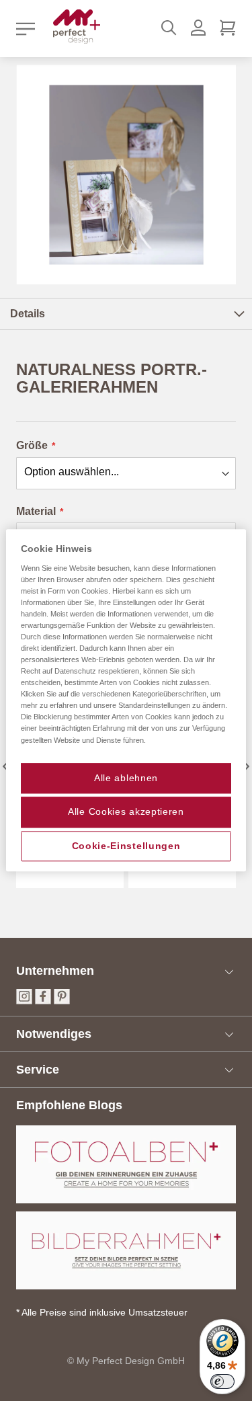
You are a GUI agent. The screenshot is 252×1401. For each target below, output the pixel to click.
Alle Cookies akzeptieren (126, 812)
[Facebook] (43, 1000)
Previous (5, 766)
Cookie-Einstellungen (126, 845)
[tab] (126, 313)
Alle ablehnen (126, 777)
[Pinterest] (62, 1000)
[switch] (222, 1381)
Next (247, 766)
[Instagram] (24, 1000)
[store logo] (76, 26)
